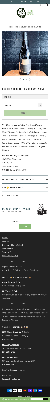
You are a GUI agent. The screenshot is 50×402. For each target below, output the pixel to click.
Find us (5, 238)
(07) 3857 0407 (8, 352)
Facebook (6, 379)
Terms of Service (9, 252)
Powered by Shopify (25, 396)
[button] (23, 79)
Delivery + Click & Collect (12, 245)
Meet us (5, 241)
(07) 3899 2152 (8, 364)
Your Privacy (7, 248)
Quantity (7, 105)
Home (11, 27)
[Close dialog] (49, 397)
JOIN (25, 226)
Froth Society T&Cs (10, 256)
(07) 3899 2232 (8, 339)
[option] (25, 53)
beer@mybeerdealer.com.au (13, 370)
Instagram (16, 379)
